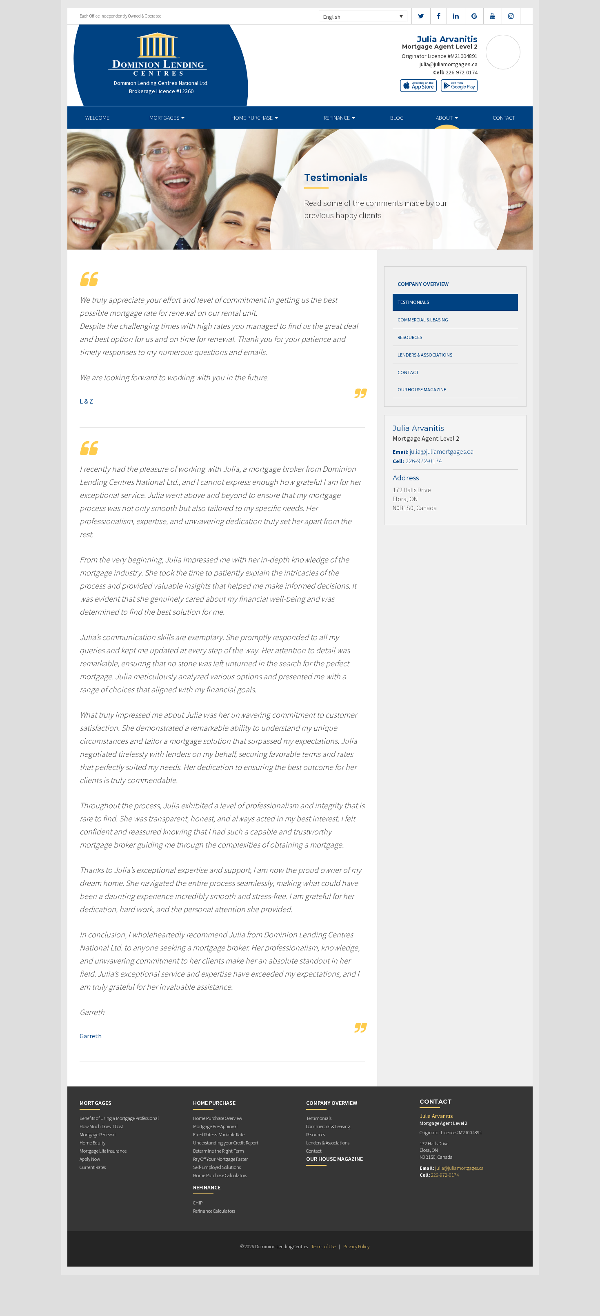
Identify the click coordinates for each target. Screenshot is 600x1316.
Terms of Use (323, 1246)
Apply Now (90, 1159)
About (445, 117)
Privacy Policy (356, 1246)
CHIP (197, 1203)
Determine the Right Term (218, 1151)
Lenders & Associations (425, 355)
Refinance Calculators (214, 1211)
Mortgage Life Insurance (103, 1151)
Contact (504, 117)
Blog (397, 117)
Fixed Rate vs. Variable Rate (218, 1134)
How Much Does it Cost (101, 1126)
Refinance (337, 117)
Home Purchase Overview (217, 1118)
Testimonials (413, 302)
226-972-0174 (462, 72)
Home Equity (92, 1143)
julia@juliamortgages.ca (449, 64)
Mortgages (164, 117)
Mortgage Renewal (98, 1134)
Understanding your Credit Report (225, 1143)
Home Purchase (252, 117)
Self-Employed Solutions (217, 1167)
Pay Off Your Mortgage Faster (220, 1159)
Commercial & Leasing (423, 320)
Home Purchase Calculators (220, 1175)
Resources (410, 337)
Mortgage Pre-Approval (215, 1126)
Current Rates (93, 1167)
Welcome (97, 117)
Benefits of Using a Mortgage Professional (119, 1118)
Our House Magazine (422, 389)
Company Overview (423, 284)
